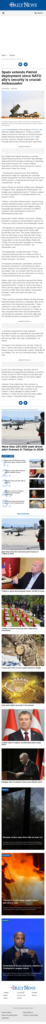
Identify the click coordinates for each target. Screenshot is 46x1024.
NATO (32, 137)
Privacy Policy (6, 1012)
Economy (20, 992)
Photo (19, 998)
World (5, 995)
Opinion (34, 992)
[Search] (35, 13)
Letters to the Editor (30, 1015)
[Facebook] (20, 64)
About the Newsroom (9, 1015)
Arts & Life (21, 995)
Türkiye (12, 55)
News (4, 55)
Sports (34, 995)
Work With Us (28, 1012)
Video (5, 998)
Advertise (5, 1018)
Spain (4, 129)
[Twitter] (26, 64)
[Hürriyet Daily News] (23, 5)
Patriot (37, 129)
